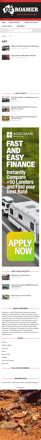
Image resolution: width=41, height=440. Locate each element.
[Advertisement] (20, 78)
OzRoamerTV (21, 26)
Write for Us (5, 363)
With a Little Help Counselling (29, 382)
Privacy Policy (6, 354)
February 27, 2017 (16, 48)
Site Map (4, 357)
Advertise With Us (7, 345)
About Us (4, 342)
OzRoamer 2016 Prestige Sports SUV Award (25, 46)
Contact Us (5, 348)
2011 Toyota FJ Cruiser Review (21, 295)
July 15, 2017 (15, 288)
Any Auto (4, 382)
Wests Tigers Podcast (14, 382)
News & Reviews (14, 22)
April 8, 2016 (15, 57)
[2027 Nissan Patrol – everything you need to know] (6, 99)
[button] (2, 1)
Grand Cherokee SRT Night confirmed (23, 55)
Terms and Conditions (8, 360)
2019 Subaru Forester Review (20, 275)
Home (3, 22)
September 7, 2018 (16, 277)
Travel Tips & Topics (31, 22)
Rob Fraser (26, 48)
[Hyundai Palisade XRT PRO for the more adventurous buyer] (6, 109)
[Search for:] (20, 30)
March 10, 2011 (15, 297)
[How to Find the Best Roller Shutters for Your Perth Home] (6, 119)
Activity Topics (7, 26)
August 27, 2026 (16, 101)
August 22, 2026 (16, 120)
